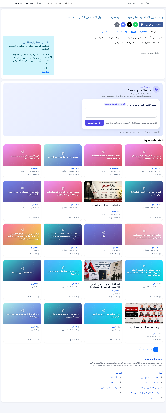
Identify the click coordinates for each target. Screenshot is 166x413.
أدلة (161, 372)
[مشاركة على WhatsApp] (135, 24)
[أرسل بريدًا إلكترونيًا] (123, 24)
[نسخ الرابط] (117, 24)
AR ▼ (41, 3)
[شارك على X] (129, 24)
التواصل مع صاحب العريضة (150, 53)
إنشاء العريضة (93, 123)
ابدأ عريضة (145, 3)
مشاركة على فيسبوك (153, 24)
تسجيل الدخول (131, 3)
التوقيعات (138, 31)
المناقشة (121, 31)
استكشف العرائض (54, 3)
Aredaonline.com (24, 3)
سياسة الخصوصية (105, 31)
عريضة (153, 31)
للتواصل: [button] (66, 3)
